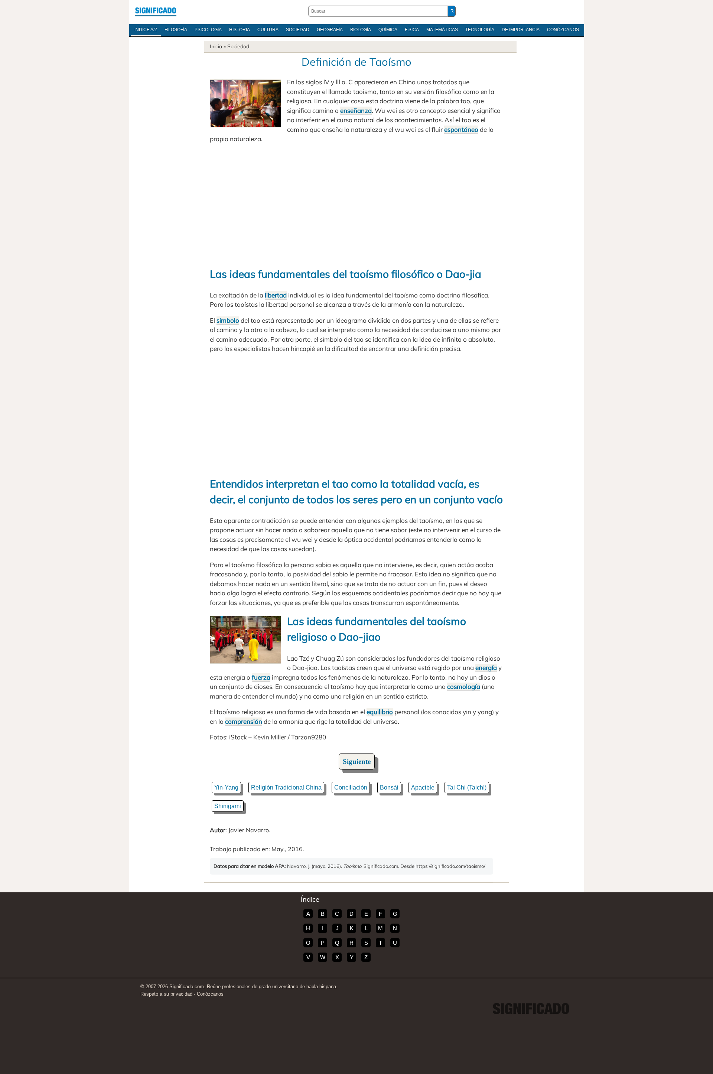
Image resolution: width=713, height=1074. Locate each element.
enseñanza (356, 110)
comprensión (243, 721)
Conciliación (350, 787)
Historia (239, 29)
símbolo (227, 320)
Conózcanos (563, 29)
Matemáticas (442, 29)
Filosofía (176, 29)
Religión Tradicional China (286, 787)
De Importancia (521, 29)
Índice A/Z (145, 29)
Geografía (330, 29)
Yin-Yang (226, 787)
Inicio (216, 46)
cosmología (463, 686)
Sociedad (297, 29)
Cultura (268, 29)
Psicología (208, 29)
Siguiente (357, 761)
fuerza (261, 677)
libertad (276, 295)
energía (486, 667)
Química (387, 29)
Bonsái (389, 787)
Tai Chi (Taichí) (466, 787)
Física (412, 29)
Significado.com (155, 11)
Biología (360, 29)
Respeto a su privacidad (166, 994)
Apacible (422, 787)
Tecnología (479, 29)
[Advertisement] (356, 205)
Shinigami (227, 806)
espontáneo (461, 129)
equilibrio (380, 712)
